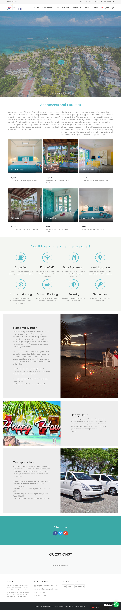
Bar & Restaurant (63, 8)
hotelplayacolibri (80, 606)
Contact (95, 8)
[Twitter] (60, 533)
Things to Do (76, 8)
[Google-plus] (65, 533)
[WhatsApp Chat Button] (116, 604)
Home (36, 8)
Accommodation (48, 8)
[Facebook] (55, 533)
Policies (86, 8)
